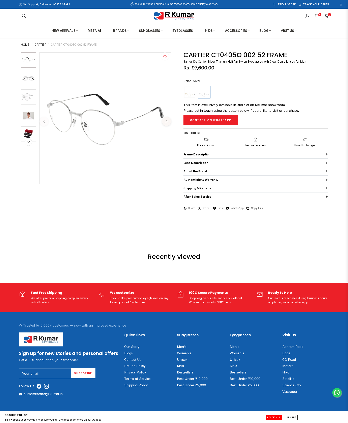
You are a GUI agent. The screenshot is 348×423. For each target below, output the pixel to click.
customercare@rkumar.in (43, 394)
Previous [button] (43, 121)
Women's (184, 353)
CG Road (289, 360)
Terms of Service (137, 379)
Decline (291, 417)
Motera (287, 366)
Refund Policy (135, 366)
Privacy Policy (135, 372)
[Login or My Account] (307, 15)
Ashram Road (292, 347)
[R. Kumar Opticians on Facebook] (40, 386)
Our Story (132, 347)
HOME (25, 44)
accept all (274, 417)
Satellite (288, 379)
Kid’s (180, 366)
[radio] (189, 92)
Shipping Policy (136, 385)
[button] (24, 15)
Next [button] (166, 121)
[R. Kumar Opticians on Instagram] (47, 386)
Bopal (286, 353)
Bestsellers (185, 372)
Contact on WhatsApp (210, 120)
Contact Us (132, 360)
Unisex (182, 360)
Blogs (128, 353)
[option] (105, 118)
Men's (181, 347)
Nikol (286, 372)
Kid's (233, 366)
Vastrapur (289, 392)
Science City (291, 385)
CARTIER (40, 44)
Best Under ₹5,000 (191, 385)
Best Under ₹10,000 (192, 379)
